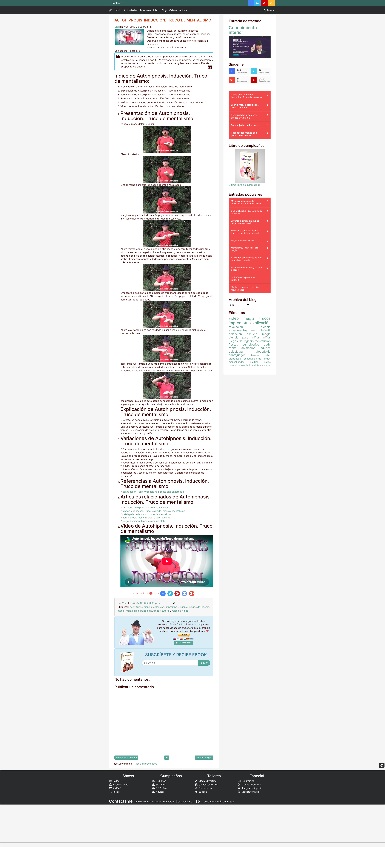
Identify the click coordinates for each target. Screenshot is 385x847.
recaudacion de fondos (257, 358)
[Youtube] (264, 3)
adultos (265, 348)
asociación (247, 365)
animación (248, 348)
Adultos (160, 791)
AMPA (257, 365)
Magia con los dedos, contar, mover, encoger (245, 288)
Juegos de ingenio (251, 788)
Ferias (116, 791)
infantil (266, 330)
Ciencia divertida (208, 784)
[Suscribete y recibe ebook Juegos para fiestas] (127, 662)
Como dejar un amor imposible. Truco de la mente (246, 96)
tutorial (166, 610)
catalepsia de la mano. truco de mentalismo (147, 514)
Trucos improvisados (145, 763)
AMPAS (116, 788)
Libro (156, 10)
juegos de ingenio (199, 606)
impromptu (172, 606)
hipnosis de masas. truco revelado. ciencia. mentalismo (153, 510)
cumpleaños (251, 344)
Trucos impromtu (251, 784)
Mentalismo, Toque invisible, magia (245, 248)
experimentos (238, 330)
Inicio (119, 10)
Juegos (202, 791)
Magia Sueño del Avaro (242, 240)
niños (267, 337)
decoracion (265, 365)
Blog (164, 10)
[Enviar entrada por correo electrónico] (173, 603)
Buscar (270, 10)
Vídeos (173, 10)
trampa (255, 355)
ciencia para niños (244, 337)
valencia (176, 610)
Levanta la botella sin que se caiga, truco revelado (245, 222)
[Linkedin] (257, 3)
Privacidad (169, 801)
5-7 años (160, 784)
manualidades (236, 361)
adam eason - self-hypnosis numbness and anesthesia (153, 491)
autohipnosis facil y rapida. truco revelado (146, 517)
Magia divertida (207, 780)
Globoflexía (205, 788)
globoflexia (263, 351)
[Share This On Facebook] (163, 593)
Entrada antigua (204, 757)
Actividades (131, 11)
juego (254, 330)
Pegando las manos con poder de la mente (244, 134)
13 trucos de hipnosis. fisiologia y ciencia (145, 507)
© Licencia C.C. (186, 801)
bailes (267, 361)
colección (158, 606)
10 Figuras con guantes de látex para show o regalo (247, 258)
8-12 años (161, 788)
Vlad (117, 26)
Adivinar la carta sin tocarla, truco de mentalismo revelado (245, 231)
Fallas (115, 780)
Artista (183, 10)
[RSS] (271, 3)
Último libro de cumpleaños (244, 184)
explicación (260, 322)
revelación (236, 327)
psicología (146, 610)
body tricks (136, 606)
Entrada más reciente (126, 757)
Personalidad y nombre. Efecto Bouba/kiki (244, 116)
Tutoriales (145, 10)
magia (121, 610)
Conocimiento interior (243, 30)
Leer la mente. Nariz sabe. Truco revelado (245, 106)
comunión (234, 365)
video (185, 610)
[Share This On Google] (191, 593)
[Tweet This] (170, 593)
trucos (157, 610)
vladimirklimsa (143, 801)
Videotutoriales (250, 791)
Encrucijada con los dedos (245, 125)
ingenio (183, 606)
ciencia (148, 606)
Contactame (121, 801)
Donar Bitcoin (185, 642)
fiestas (233, 344)
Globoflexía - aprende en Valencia (243, 278)
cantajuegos (237, 355)
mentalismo (132, 610)
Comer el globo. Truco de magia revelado (246, 212)
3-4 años (160, 780)
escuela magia (259, 334)
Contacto (116, 3)
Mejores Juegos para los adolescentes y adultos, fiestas (246, 202)
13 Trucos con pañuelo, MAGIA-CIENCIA (246, 268)
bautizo (254, 361)
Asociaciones (120, 784)
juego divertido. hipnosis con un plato (144, 521)
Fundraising (247, 780)
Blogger (230, 801)
